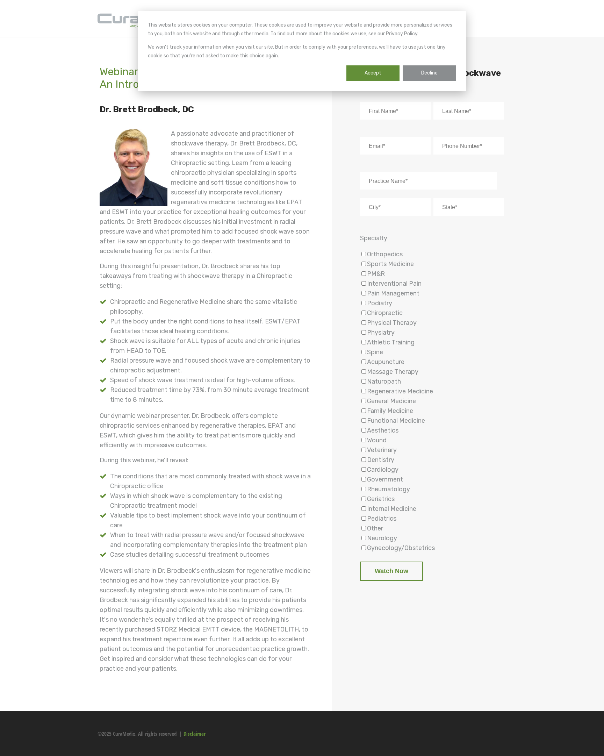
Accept (373, 73)
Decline (429, 73)
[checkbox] (432, 401)
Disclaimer (195, 733)
